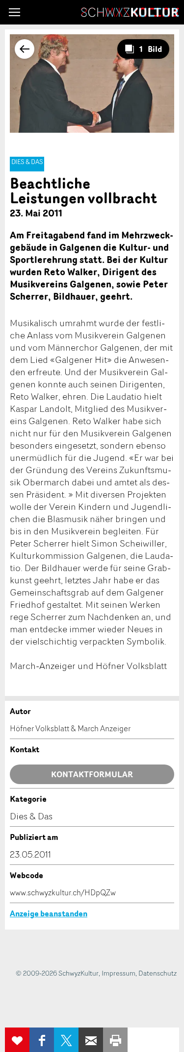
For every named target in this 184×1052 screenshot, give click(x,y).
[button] (14, 12)
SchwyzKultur (130, 12)
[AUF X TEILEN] (66, 1040)
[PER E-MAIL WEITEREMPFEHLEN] (91, 1040)
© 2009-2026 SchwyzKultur (57, 973)
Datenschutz (157, 973)
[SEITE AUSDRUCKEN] (115, 1040)
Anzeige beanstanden (48, 913)
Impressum (118, 973)
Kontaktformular (92, 774)
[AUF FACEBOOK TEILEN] (41, 1040)
